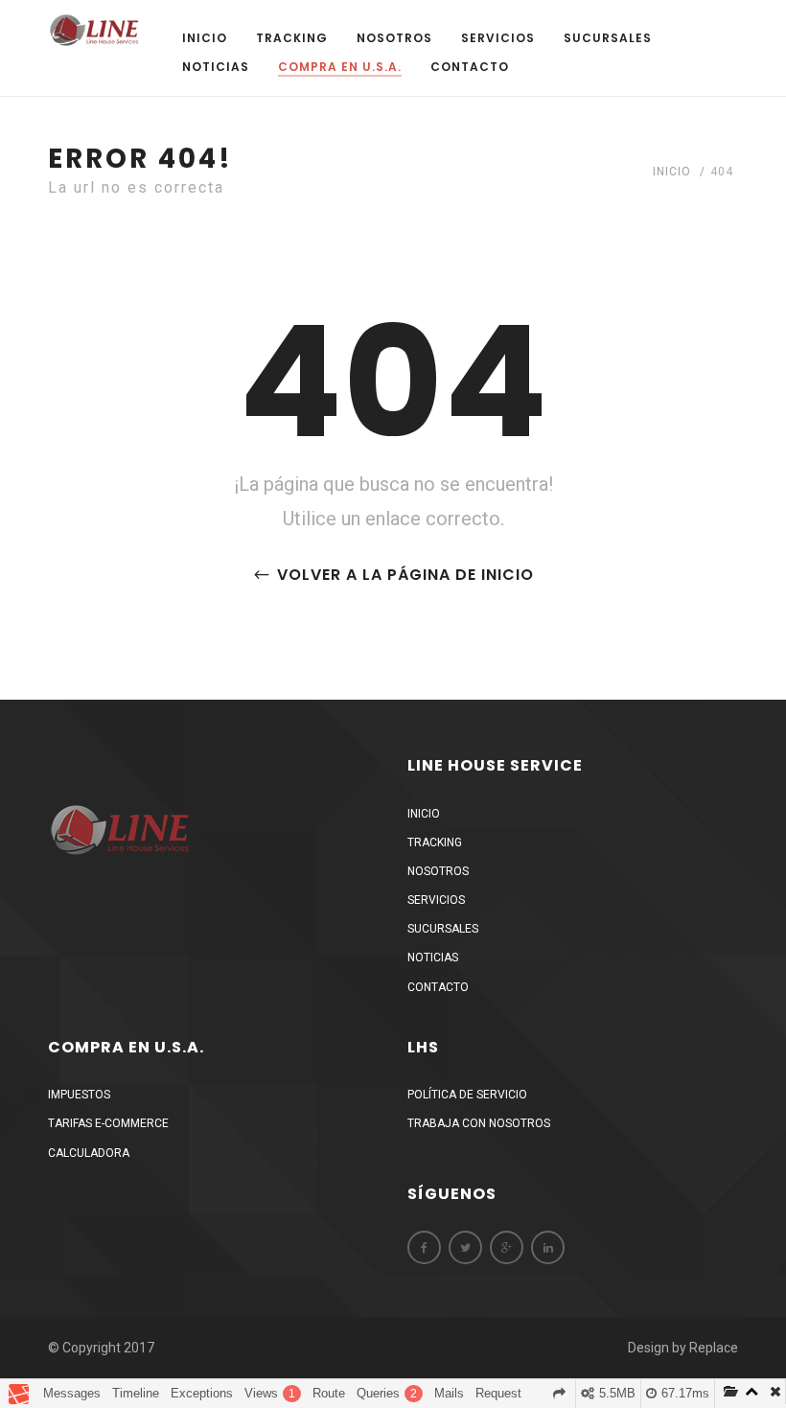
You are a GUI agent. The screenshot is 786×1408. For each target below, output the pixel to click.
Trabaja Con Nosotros (478, 1123)
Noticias (215, 66)
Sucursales (608, 38)
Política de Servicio (467, 1094)
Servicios (498, 38)
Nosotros (394, 38)
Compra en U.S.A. (340, 66)
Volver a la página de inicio (403, 575)
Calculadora (88, 1153)
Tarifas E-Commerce (108, 1123)
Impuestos (79, 1094)
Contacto (469, 66)
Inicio (204, 38)
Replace (713, 1347)
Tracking (292, 38)
